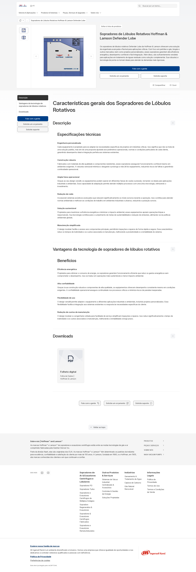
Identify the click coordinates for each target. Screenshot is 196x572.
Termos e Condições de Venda (155, 490)
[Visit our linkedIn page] (42, 473)
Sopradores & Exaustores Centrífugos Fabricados (85, 517)
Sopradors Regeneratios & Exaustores (86, 507)
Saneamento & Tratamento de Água (133, 477)
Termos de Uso (153, 486)
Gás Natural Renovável (129, 487)
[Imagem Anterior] (36, 56)
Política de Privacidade (152, 480)
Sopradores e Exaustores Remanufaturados (87, 528)
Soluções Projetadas (110, 497)
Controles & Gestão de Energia (110, 492)
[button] (116, 123)
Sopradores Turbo (87, 489)
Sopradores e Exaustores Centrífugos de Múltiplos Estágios (87, 497)
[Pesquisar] (139, 6)
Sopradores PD (86, 485)
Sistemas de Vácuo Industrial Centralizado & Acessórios (110, 483)
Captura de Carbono (133, 483)
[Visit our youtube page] (48, 473)
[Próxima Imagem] (91, 56)
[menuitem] (28, 13)
